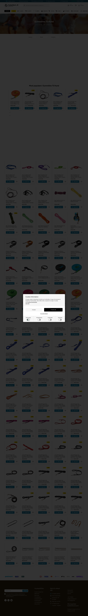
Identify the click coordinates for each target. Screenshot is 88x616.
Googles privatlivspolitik (32, 302)
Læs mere (27, 303)
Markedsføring (39, 317)
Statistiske (60, 317)
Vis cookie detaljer (44, 313)
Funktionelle (50, 317)
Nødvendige (28, 317)
